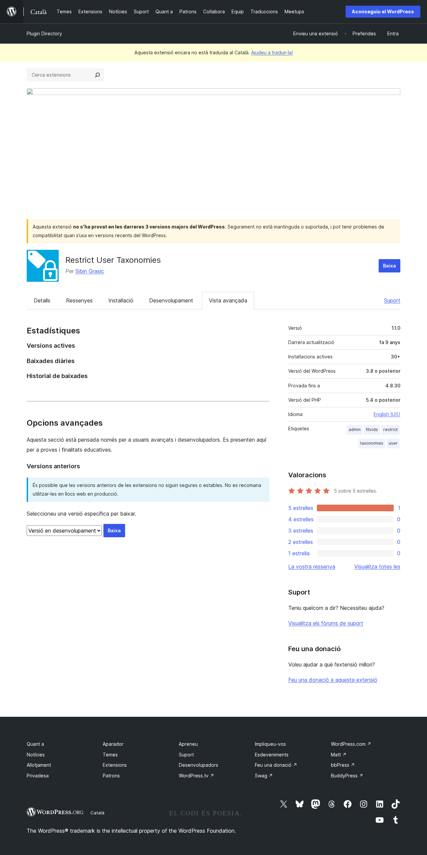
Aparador (113, 744)
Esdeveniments (272, 754)
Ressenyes (79, 300)
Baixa (389, 265)
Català (97, 812)
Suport (392, 300)
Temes (110, 754)
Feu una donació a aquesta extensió (332, 679)
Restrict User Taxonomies (113, 260)
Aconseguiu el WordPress (383, 11)
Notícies (36, 754)
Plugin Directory (44, 33)
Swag (264, 775)
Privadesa (38, 775)
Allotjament (39, 765)
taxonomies (371, 443)
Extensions (115, 765)
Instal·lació (120, 300)
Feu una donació (276, 765)
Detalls (42, 300)
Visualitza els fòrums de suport (325, 623)
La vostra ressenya (311, 566)
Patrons (111, 775)
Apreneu (188, 744)
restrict (390, 429)
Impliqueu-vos (270, 744)
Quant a (35, 744)
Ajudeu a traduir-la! (272, 52)
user (393, 443)
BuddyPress (347, 775)
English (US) (387, 414)
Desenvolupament (171, 300)
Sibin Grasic (89, 271)
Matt (339, 754)
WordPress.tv (196, 775)
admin (355, 429)
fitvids (372, 429)
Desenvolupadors (198, 765)
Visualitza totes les (377, 566)
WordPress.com (351, 744)
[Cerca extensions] (97, 75)
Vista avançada (228, 300)
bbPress (343, 765)
